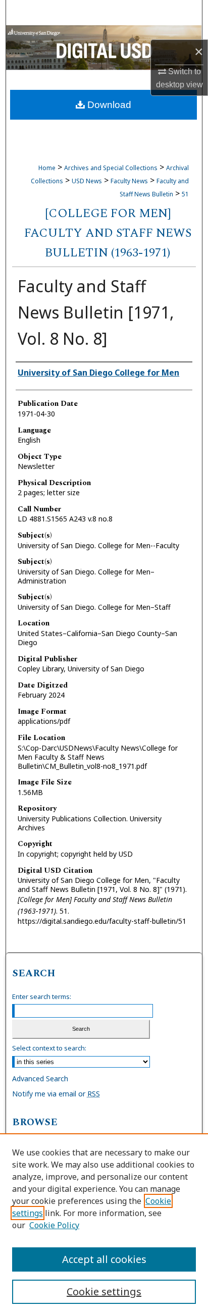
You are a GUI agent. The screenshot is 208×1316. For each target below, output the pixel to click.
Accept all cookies (104, 1259)
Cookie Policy (54, 1225)
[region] (104, 1224)
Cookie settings (104, 1291)
